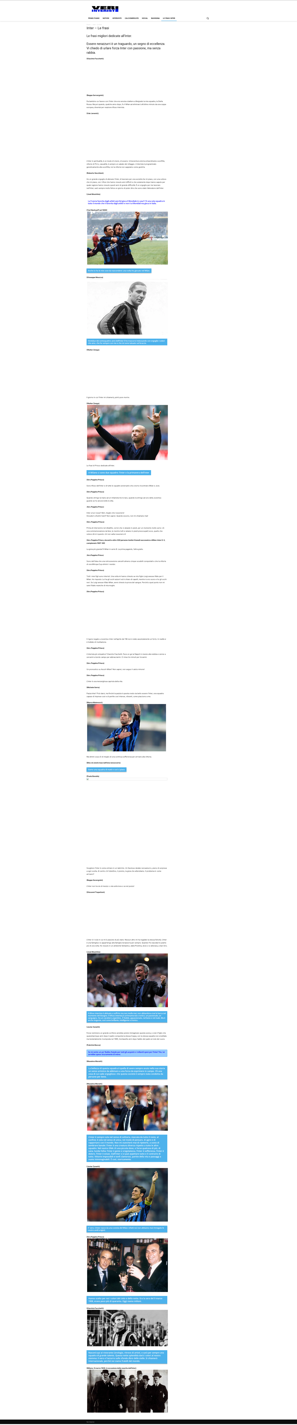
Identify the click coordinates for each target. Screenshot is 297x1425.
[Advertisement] (167, 8)
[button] (207, 18)
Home (88, 25)
